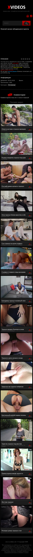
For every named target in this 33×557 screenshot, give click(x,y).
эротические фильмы (7, 70)
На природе (11, 85)
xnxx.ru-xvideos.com (10, 542)
